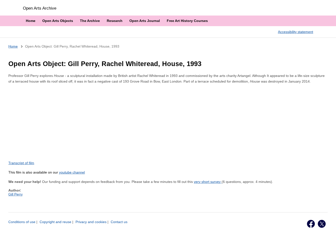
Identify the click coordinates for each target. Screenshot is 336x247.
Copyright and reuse (55, 222)
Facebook (311, 224)
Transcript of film (21, 163)
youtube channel (72, 172)
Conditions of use (21, 222)
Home (30, 21)
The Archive (90, 21)
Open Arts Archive (39, 8)
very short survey (208, 182)
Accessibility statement (295, 32)
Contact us (119, 222)
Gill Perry (15, 194)
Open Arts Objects (57, 21)
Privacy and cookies (91, 222)
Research (114, 21)
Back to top (327, 237)
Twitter (322, 224)
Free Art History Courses (187, 21)
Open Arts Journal (144, 21)
